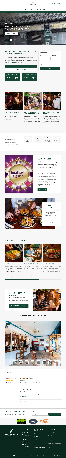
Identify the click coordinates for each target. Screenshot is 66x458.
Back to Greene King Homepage (54, 443)
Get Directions (25, 446)
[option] (15, 362)
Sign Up (39, 9)
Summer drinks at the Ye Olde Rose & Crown (32, 113)
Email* (33, 411)
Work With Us (51, 440)
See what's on (14, 101)
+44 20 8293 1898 (25, 432)
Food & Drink (36, 436)
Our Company (51, 438)
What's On (32, 9)
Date (41, 61)
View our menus (21, 69)
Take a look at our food (14, 253)
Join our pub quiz (31, 264)
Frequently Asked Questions (39, 447)
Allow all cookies (52, 241)
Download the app (52, 432)
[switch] (26, 233)
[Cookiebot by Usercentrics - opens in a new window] (55, 215)
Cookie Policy (38, 455)
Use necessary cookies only (33, 241)
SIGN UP (55, 414)
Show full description (17, 62)
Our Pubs (50, 435)
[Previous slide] (7, 343)
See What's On (52, 101)
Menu (20, 9)
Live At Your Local (12, 112)
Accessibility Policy (29, 455)
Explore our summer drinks (33, 101)
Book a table (11, 33)
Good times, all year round (51, 113)
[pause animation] (11, 40)
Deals (25, 9)
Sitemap (50, 455)
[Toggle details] (16, 378)
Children (53, 55)
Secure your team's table (33, 253)
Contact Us (36, 433)
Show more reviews (27, 405)
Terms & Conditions (57, 455)
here (51, 182)
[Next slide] (59, 343)
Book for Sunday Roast (52, 253)
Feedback (35, 442)
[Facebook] (49, 448)
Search (50, 68)
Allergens (35, 444)
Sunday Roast (48, 264)
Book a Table (56, 3)
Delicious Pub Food (12, 264)
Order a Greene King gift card (18, 306)
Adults (42, 55)
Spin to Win (42, 189)
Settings (57, 237)
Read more (23, 385)
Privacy (44, 455)
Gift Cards (36, 439)
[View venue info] (36, 53)
